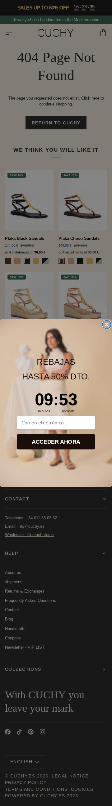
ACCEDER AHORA (56, 442)
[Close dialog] (106, 324)
